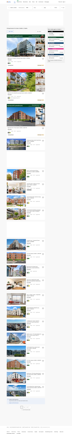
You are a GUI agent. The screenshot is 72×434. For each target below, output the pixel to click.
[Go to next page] (30, 407)
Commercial (41, 1)
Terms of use (13, 431)
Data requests (41, 431)
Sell (36, 1)
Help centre (61, 431)
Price (35, 7)
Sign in (64, 1)
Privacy (18, 431)
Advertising (56, 431)
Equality (36, 431)
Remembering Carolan (48, 431)
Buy (14, 1)
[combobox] (19, 7)
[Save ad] (43, 59)
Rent (30, 1)
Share (33, 1)
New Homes (25, 1)
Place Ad (60, 1)
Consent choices (30, 431)
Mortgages (47, 1)
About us (8, 431)
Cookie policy (24, 431)
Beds (45, 7)
